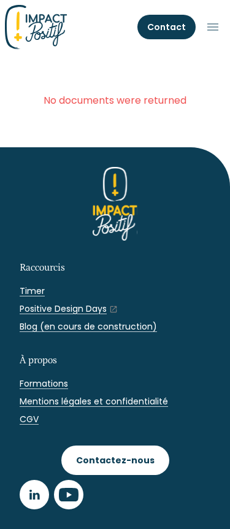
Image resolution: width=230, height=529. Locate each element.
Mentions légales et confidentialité (94, 401)
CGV (29, 419)
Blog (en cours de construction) (88, 326)
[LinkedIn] (34, 494)
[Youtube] (68, 494)
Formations (44, 383)
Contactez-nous (115, 460)
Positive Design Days (63, 309)
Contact (166, 27)
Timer (32, 291)
